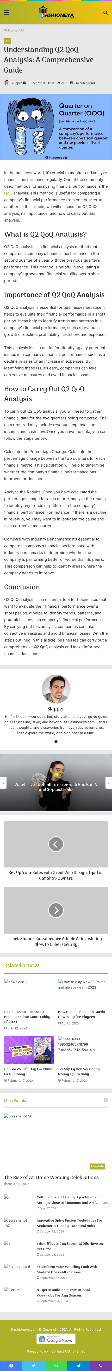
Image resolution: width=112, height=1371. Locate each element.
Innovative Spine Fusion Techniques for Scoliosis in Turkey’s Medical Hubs (70, 1223)
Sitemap (78, 1351)
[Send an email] (24, 83)
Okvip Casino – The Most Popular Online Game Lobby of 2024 (27, 1017)
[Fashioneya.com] (56, 12)
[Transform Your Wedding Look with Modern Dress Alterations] (18, 1274)
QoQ (8, 193)
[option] (56, 782)
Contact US (60, 1351)
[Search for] (105, 14)
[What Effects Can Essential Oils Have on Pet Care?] (18, 1250)
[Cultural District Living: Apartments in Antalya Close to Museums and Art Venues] (18, 1204)
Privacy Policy (38, 1351)
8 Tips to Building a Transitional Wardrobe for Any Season (63, 1293)
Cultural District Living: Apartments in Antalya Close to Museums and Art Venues (72, 1200)
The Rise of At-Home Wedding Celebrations (51, 1178)
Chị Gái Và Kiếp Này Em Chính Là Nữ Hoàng (28, 1071)
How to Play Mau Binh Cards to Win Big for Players (81, 1014)
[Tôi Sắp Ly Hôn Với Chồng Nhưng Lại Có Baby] (83, 1050)
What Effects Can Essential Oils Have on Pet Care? (70, 1247)
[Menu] (6, 14)
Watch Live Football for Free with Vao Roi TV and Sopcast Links (56, 787)
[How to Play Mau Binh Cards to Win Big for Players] (83, 993)
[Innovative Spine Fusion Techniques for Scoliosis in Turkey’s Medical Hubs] (18, 1227)
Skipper (16, 83)
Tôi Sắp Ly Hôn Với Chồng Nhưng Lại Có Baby (79, 1071)
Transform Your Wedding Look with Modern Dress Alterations (67, 1270)
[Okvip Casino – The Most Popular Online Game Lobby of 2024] (29, 993)
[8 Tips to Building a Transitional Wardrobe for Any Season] (18, 1297)
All (22, 30)
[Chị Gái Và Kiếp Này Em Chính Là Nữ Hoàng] (29, 1050)
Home (12, 30)
